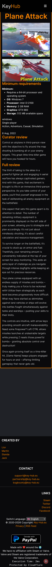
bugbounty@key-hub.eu (26, 482)
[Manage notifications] (46, 561)
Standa (5, 454)
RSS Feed (31, 525)
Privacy (20, 525)
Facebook (44, 510)
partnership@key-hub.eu (26, 479)
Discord (46, 507)
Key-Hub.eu (40, 522)
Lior (4, 447)
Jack (4, 457)
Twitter (46, 503)
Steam (46, 500)
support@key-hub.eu (26, 475)
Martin (5, 450)
